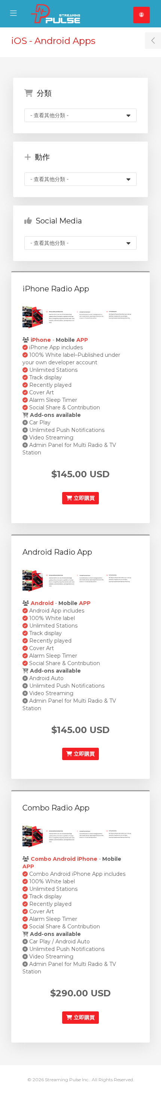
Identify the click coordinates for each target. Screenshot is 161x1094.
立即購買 (83, 498)
